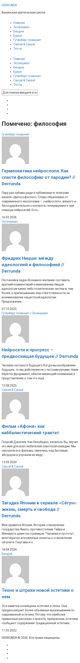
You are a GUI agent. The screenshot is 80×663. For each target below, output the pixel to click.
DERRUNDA (9, 5)
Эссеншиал (21, 27)
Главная (19, 22)
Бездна (18, 31)
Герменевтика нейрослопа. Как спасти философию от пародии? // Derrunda (38, 177)
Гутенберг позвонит (27, 40)
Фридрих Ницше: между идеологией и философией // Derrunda (33, 265)
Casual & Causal (24, 44)
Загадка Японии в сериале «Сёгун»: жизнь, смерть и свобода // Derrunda (39, 509)
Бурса (17, 35)
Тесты (17, 48)
